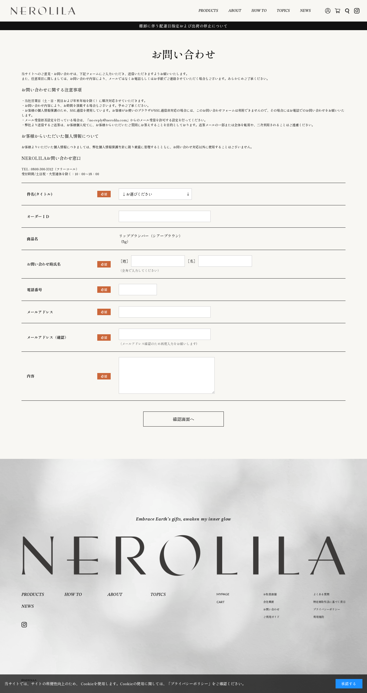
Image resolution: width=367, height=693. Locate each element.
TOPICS (283, 11)
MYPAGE (223, 594)
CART (221, 602)
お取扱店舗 (270, 594)
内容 (30, 376)
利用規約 (318, 617)
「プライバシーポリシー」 (189, 683)
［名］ (191, 261)
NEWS (305, 11)
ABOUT (234, 11)
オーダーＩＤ (38, 216)
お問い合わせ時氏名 (44, 264)
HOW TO (259, 11)
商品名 (32, 238)
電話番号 (34, 289)
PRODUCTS (208, 11)
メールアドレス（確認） (47, 337)
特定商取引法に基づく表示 (329, 602)
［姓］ (124, 261)
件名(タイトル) (39, 194)
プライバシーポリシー (326, 609)
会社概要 (268, 602)
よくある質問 (321, 594)
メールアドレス (40, 312)
